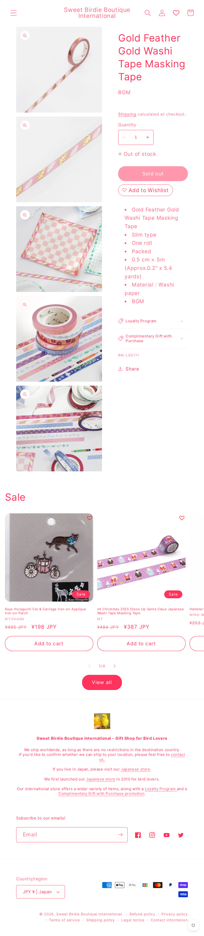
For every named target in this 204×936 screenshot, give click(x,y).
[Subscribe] (120, 834)
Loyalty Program (161, 788)
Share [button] (132, 368)
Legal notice (132, 920)
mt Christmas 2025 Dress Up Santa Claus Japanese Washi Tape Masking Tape (140, 611)
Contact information (169, 920)
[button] (13, 13)
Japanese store (135, 769)
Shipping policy (100, 920)
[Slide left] (89, 666)
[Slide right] (114, 666)
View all (102, 682)
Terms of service (64, 920)
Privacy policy (174, 914)
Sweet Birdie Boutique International (89, 914)
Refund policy (142, 914)
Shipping (127, 114)
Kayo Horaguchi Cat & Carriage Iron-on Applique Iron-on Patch (46, 611)
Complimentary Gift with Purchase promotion (101, 793)
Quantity (127, 124)
